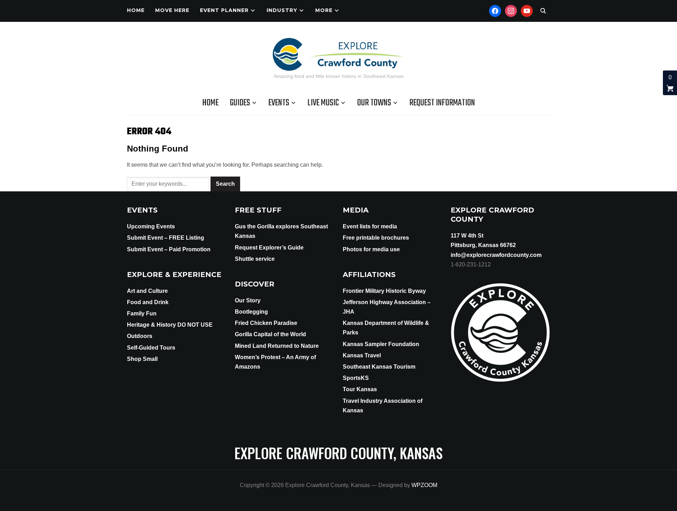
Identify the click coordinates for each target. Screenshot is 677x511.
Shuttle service (255, 259)
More (324, 10)
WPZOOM (424, 485)
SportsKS (356, 378)
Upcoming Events (151, 226)
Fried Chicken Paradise (266, 323)
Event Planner (224, 10)
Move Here (172, 10)
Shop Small (142, 359)
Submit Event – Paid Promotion (169, 249)
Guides (240, 103)
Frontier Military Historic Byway (384, 291)
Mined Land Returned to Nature (277, 346)
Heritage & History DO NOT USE (170, 325)
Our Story (248, 300)
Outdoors (139, 336)
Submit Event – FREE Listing (165, 238)
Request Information (442, 103)
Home (136, 10)
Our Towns (374, 103)
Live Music (323, 103)
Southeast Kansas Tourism (379, 367)
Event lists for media (370, 226)
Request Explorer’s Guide (269, 248)
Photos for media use (371, 249)
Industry (282, 10)
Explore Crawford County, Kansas (338, 452)
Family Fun (142, 313)
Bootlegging (251, 312)
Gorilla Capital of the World (270, 334)
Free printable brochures (376, 238)
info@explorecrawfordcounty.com (496, 255)
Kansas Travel (362, 355)
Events (278, 103)
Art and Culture (147, 291)
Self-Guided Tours (151, 348)
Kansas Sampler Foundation (381, 344)
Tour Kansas (360, 389)
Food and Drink (148, 302)
